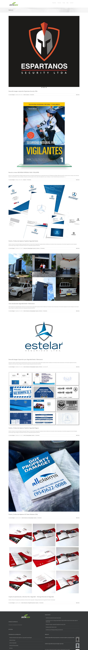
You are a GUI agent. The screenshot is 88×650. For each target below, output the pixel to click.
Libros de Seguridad (12, 642)
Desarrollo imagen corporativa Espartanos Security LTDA (23, 91)
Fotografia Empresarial (31, 602)
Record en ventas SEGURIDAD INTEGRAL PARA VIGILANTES (24, 172)
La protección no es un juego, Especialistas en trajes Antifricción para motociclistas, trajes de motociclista (62, 621)
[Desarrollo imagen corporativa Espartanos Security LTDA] (44, 51)
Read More (77, 94)
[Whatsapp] (15, 632)
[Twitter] (10, 632)
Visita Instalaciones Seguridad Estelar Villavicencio (22, 303)
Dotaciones (25, 248)
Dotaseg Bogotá (30, 248)
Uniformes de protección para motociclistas (53, 617)
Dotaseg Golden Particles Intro (51, 627)
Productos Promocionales (13, 645)
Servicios (10, 648)
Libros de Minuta (12, 640)
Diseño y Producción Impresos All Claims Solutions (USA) (23, 514)
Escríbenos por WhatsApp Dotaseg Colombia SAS (54, 629)
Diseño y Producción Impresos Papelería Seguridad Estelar (23, 241)
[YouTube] (12, 632)
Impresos (27, 94)
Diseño (25, 94)
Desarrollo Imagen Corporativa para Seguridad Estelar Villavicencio (26, 359)
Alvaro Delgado (12, 94)
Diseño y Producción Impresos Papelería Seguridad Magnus (24, 428)
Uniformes (37, 248)
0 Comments (32, 94)
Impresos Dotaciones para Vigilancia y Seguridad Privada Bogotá (20, 637)
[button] (77, 2)
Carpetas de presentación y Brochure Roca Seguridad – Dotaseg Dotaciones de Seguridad (31, 596)
